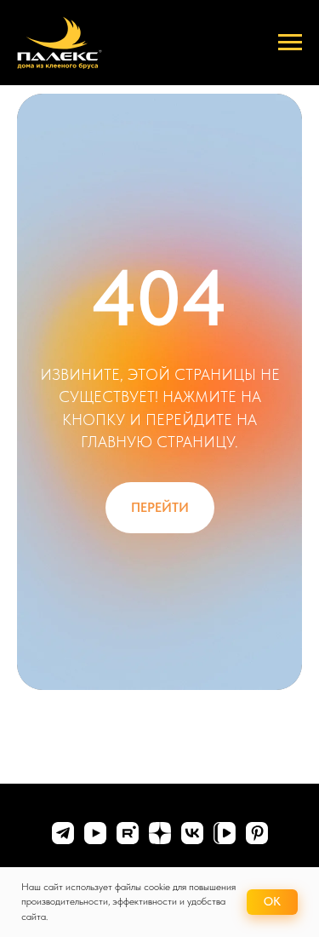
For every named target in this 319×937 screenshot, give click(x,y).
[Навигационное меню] (290, 42)
